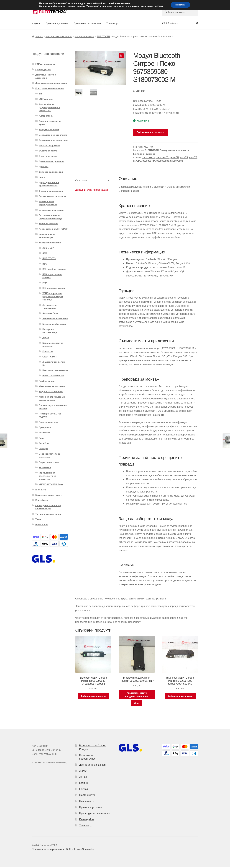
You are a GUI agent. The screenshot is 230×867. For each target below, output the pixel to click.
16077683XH (162, 157)
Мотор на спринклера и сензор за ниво (52, 398)
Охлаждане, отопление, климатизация (48, 507)
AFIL (44, 253)
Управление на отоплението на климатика (47, 475)
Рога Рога (44, 443)
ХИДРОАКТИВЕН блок (51, 484)
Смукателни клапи (49, 462)
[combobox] (180, 12)
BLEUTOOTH (103, 36)
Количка (84, 783)
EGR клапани (46, 98)
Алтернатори (46, 115)
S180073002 (176, 160)
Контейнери (42, 500)
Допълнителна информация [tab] (91, 189)
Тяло (38, 519)
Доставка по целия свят (93, 764)
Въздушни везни (48, 155)
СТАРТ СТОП (49, 356)
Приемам (180, 4)
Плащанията (86, 801)
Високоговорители (49, 145)
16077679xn (148, 157)
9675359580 (162, 160)
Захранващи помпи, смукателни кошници (50, 216)
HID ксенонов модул (53, 287)
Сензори (43, 448)
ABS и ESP (48, 247)
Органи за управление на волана (53, 407)
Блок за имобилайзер (54, 323)
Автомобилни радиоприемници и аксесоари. (49, 107)
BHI (41, 93)
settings (159, 6)
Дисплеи (43, 166)
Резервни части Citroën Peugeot (92, 747)
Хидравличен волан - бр (54, 363)
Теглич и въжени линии (48, 513)
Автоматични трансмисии (49, 306)
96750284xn (149, 160)
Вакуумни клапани (49, 129)
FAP (44, 282)
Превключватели (48, 421)
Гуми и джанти (43, 69)
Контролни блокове (84, 36)
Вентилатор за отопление (53, 134)
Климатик (47, 351)
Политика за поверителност (88, 756)
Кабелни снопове (48, 223)
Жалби (83, 771)
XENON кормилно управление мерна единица (52, 296)
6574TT (193, 157)
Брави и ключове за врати (50, 122)
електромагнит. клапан (51, 209)
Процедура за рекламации (94, 813)
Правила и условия (57, 23)
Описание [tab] (81, 180)
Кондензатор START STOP (53, 228)
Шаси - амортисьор (53, 375)
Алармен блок (50, 313)
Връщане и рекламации (87, 23)
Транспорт (112, 23)
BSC (44, 263)
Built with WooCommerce (80, 849)
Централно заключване (55, 370)
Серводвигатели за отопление (49, 455)
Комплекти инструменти (48, 494)
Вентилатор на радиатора (53, 139)
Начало (39, 36)
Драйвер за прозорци (51, 171)
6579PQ (137, 160)
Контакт (83, 789)
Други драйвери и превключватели (49, 184)
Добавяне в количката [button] (93, 695)
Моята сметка (87, 795)
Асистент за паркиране (55, 318)
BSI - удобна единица (54, 269)
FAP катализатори (45, 63)
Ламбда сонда (46, 380)
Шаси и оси (41, 524)
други (42, 177)
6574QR (175, 157)
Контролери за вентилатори (47, 235)
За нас (83, 776)
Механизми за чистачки (52, 386)
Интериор (40, 489)
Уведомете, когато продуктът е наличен (136, 694)
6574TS (184, 157)
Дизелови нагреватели (51, 161)
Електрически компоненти (59, 36)
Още (136, 703)
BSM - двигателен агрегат (52, 276)
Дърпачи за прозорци (51, 190)
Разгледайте (86, 819)
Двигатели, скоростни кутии (51, 82)
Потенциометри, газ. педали (50, 415)
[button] (121, 55)
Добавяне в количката (150, 132)
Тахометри (45, 467)
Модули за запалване (51, 391)
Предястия (45, 427)
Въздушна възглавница (49, 331)
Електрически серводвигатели (48, 203)
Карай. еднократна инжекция (52, 344)
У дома (36, 23)
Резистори (45, 432)
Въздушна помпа (48, 150)
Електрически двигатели (52, 196)
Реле (41, 437)
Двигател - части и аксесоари (45, 76)
